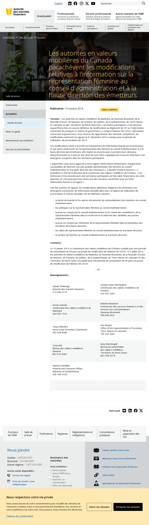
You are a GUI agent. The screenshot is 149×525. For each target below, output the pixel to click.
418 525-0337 (19, 457)
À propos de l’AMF (13, 434)
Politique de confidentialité (19, 516)
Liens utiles (108, 475)
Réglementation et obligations (82, 434)
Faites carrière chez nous (115, 450)
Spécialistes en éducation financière (121, 483)
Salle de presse (26, 37)
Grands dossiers (14, 122)
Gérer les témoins (99, 507)
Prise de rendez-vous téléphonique (23, 483)
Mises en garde (13, 131)
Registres (62, 433)
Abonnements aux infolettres (19, 140)
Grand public (9, 37)
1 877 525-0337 (24, 464)
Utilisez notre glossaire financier (119, 466)
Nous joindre (18, 450)
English (59, 3)
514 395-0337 (20, 461)
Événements (11, 105)
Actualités (41, 37)
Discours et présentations (18, 149)
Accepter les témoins (128, 507)
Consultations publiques (107, 434)
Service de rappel (21, 475)
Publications (46, 433)
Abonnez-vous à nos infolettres (119, 458)
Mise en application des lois (131, 433)
